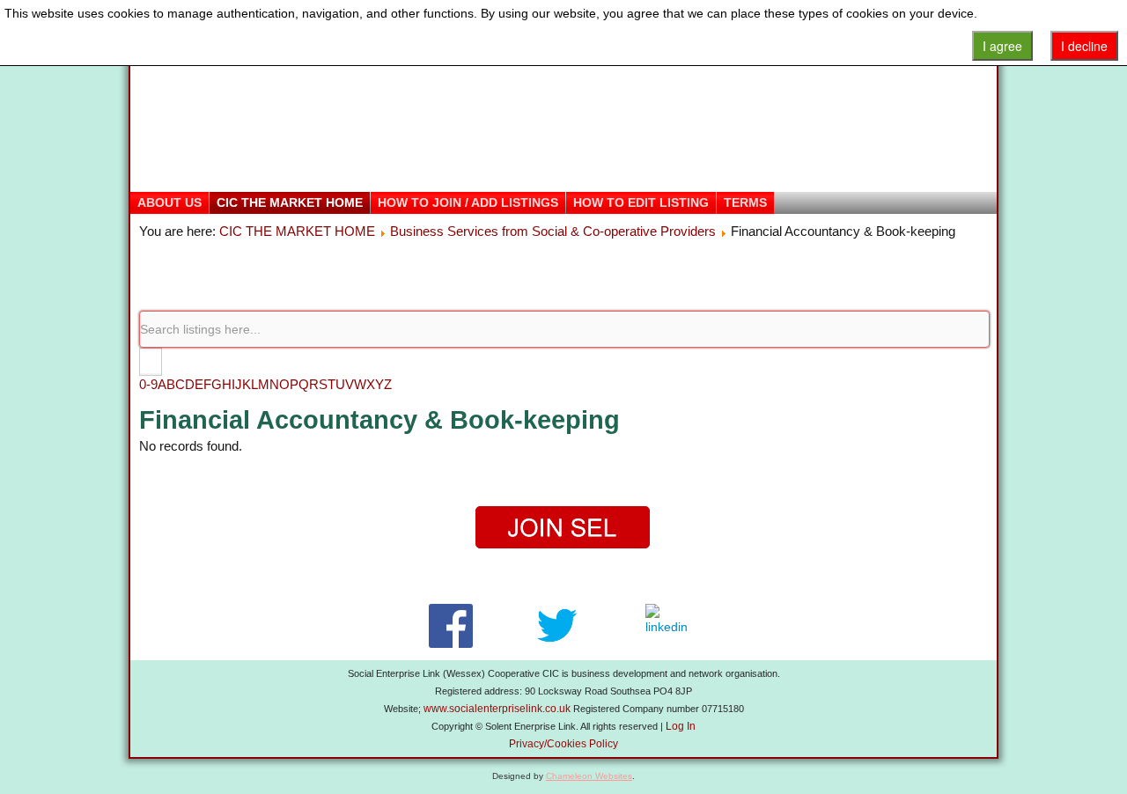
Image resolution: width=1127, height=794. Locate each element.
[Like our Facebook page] (450, 626)
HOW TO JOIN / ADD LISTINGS (468, 202)
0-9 (148, 384)
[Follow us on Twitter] (557, 626)
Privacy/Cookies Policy (563, 744)
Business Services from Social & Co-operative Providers (553, 231)
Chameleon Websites (589, 776)
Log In (681, 726)
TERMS (745, 202)
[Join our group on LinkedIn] (670, 626)
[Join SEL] (563, 528)
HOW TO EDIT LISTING (641, 202)
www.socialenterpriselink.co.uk (497, 708)
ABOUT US (169, 202)
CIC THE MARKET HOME (290, 202)
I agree (1002, 46)
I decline (1084, 46)
